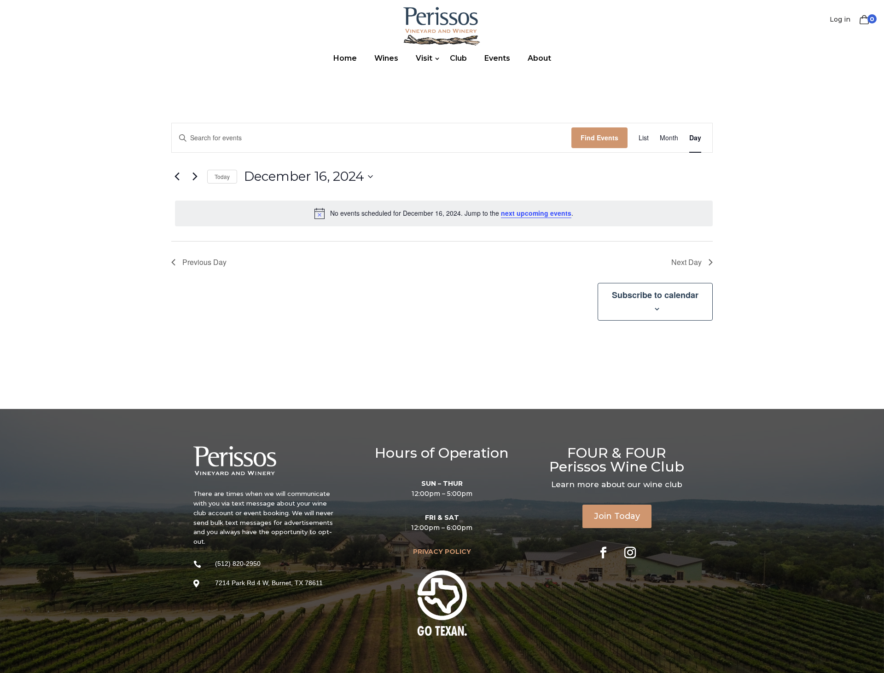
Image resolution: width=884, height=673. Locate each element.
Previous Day (204, 262)
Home (345, 58)
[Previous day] (176, 176)
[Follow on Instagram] (630, 552)
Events (497, 58)
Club (458, 58)
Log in (840, 19)
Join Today (617, 516)
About (539, 58)
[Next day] (194, 176)
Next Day (686, 262)
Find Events (599, 137)
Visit (424, 58)
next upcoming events (536, 213)
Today (222, 176)
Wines (386, 58)
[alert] (444, 213)
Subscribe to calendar (655, 295)
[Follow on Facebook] (603, 552)
